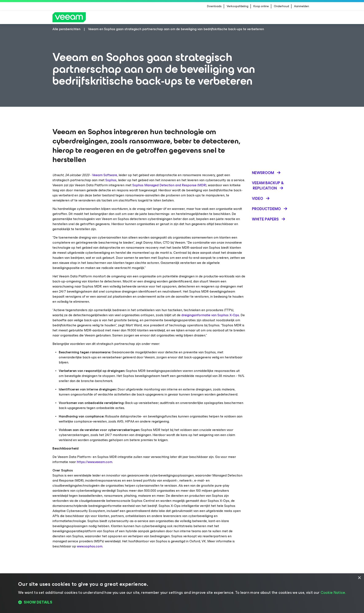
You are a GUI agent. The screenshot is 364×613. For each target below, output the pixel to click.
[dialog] (182, 593)
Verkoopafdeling (237, 6)
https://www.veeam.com (94, 462)
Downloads (214, 6)
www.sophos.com (89, 546)
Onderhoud (281, 6)
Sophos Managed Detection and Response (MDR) (169, 185)
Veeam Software (104, 175)
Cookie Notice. (333, 592)
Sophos (110, 180)
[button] (182, 602)
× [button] (359, 577)
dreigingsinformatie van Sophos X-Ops (210, 315)
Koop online (261, 6)
